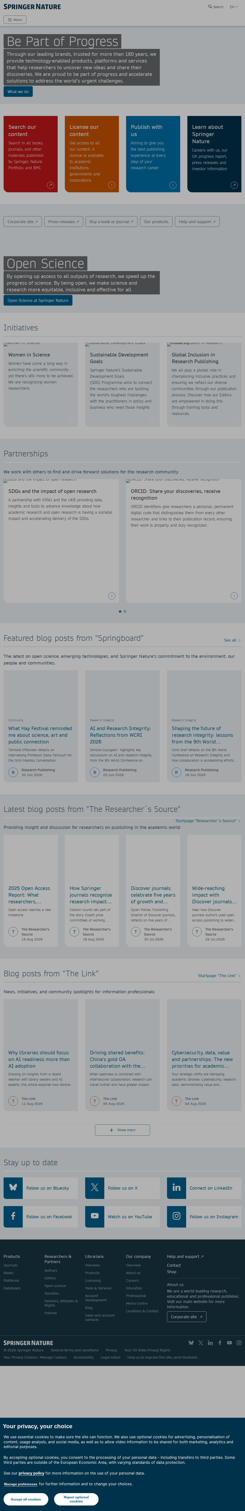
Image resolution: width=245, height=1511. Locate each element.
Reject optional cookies (76, 1499)
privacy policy (31, 1473)
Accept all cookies (26, 1499)
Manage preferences (20, 1484)
